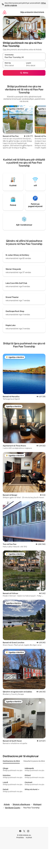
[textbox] (13, 65)
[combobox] (24, 57)
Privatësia (20, 837)
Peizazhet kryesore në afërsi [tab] (34, 761)
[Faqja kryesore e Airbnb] (4, 12)
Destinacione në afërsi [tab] (11, 761)
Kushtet (29, 837)
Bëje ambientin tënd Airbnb (32, 12)
